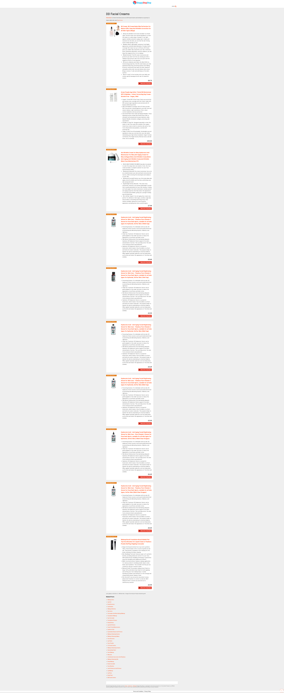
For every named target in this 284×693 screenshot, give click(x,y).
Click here (108, 17)
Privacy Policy (147, 691)
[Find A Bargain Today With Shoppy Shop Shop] (142, 4)
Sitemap (134, 685)
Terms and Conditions (138, 691)
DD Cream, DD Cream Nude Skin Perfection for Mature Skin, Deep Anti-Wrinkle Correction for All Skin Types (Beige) (136, 28)
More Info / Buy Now (146, 83)
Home (126, 685)
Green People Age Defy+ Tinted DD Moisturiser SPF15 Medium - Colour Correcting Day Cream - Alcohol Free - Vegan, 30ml (136, 94)
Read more (120, 20)
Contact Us (130, 685)
